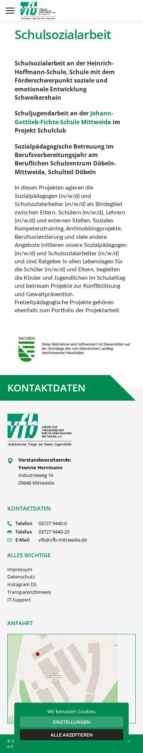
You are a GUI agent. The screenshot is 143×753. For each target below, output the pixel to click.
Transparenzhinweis (29, 592)
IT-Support (19, 599)
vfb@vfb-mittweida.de (62, 539)
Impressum (19, 569)
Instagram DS (22, 584)
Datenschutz (21, 576)
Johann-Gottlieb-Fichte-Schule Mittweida (64, 117)
